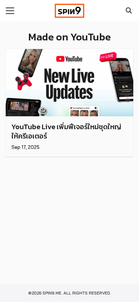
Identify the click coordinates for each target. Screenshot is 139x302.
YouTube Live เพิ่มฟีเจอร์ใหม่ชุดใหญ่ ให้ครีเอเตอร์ (66, 131)
